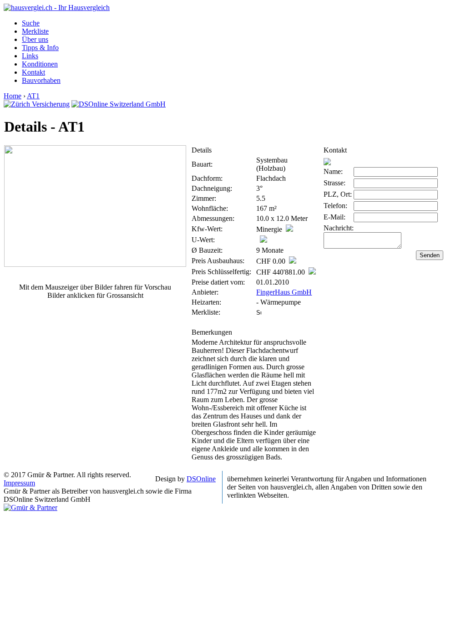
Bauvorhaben (41, 80)
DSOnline (201, 479)
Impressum (19, 483)
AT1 (33, 96)
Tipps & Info (40, 47)
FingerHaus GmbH (284, 292)
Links (30, 56)
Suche (31, 23)
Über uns (35, 39)
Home (12, 96)
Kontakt (33, 72)
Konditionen (40, 64)
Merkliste (35, 31)
